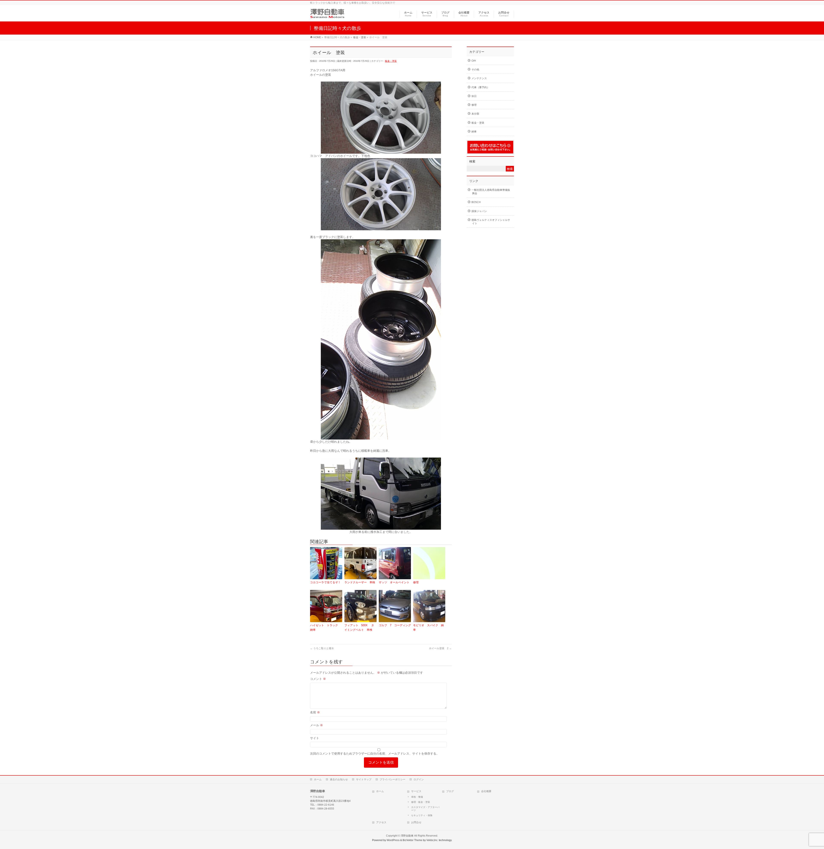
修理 (416, 582)
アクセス (381, 822)
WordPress (393, 840)
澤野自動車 (407, 835)
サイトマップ (363, 779)
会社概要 (486, 791)
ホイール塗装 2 (440, 648)
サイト (314, 738)
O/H (473, 60)
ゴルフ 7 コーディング (395, 625)
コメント (318, 679)
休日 (474, 96)
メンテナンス (479, 78)
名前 (315, 712)
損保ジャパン (479, 211)
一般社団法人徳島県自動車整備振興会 (490, 191)
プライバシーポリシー (392, 779)
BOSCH (476, 202)
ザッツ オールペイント (394, 582)
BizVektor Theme (412, 840)
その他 (475, 69)
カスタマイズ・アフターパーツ (425, 808)
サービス (416, 791)
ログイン (419, 779)
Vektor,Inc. (432, 840)
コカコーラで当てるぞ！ (325, 582)
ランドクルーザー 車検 (359, 582)
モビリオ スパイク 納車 (428, 627)
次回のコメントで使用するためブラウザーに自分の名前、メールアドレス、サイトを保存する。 (374, 753)
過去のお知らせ (339, 779)
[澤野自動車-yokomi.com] (327, 16)
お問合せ (416, 822)
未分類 (475, 113)
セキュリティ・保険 (421, 815)
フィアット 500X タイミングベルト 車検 (359, 627)
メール (316, 725)
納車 (474, 131)
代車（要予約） (480, 87)
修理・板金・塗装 (420, 802)
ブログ (450, 791)
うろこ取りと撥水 (322, 648)
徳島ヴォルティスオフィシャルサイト (490, 221)
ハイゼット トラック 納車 (325, 627)
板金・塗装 (391, 61)
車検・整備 (417, 797)
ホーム (318, 779)
